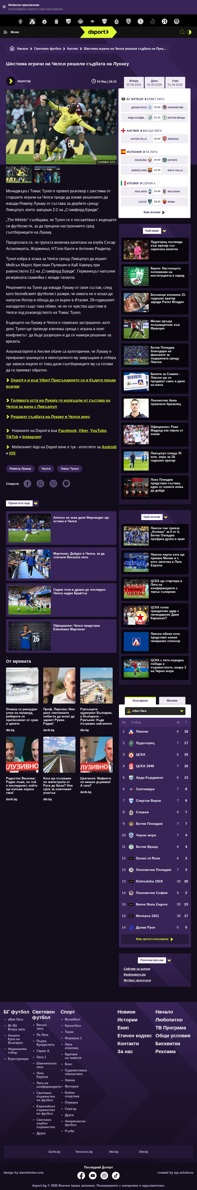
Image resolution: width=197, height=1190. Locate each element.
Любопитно (169, 1019)
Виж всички (152, 212)
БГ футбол (16, 1011)
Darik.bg (54, 1152)
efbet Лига (145, 99)
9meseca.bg (84, 1152)
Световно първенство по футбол (46, 1096)
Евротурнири (18, 1059)
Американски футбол (75, 1123)
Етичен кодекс (134, 1035)
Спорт (68, 1011)
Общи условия (173, 1035)
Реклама (165, 1051)
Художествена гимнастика (76, 1072)
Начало (22, 48)
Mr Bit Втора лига (16, 1027)
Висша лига (144, 131)
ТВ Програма (170, 1027)
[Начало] (12, 48)
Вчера (133, 82)
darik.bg (48, 730)
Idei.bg (113, 1152)
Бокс (68, 1064)
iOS (12, 453)
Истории (127, 1019)
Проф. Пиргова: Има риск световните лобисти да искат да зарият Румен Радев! (59, 716)
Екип (123, 1027)
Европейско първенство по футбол (46, 1110)
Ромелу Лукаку (20, 468)
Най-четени (152, 517)
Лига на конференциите (49, 1084)
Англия (72, 48)
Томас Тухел (70, 468)
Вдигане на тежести (73, 1056)
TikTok (12, 437)
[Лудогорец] (20, 21)
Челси (46, 468)
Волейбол (72, 1019)
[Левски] (32, 21)
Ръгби (69, 1131)
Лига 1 (41, 1057)
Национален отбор (17, 1050)
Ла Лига (142, 152)
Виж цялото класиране (152, 939)
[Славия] (117, 21)
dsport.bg (24, 81)
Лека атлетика (71, 1046)
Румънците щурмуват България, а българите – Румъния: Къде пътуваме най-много (96, 716)
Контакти (128, 1043)
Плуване (71, 1102)
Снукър (70, 1109)
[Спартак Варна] (104, 21)
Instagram (31, 437)
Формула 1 (73, 1038)
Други (41, 1133)
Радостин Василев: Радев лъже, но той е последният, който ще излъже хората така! (21, 786)
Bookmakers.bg (135, 974)
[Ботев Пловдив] (80, 22)
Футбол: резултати (137, 980)
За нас (125, 1051)
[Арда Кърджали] (68, 21)
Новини (126, 1011)
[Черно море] (129, 21)
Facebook (67, 431)
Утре (175, 82)
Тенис (69, 1032)
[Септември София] (92, 22)
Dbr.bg (143, 1152)
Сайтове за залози (137, 969)
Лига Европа (42, 1075)
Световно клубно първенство (46, 1123)
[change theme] (189, 32)
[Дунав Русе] (153, 21)
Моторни (72, 1086)
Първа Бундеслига (45, 1042)
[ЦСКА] (44, 21)
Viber (83, 431)
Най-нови (152, 230)
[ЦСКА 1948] (56, 21)
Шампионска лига (46, 1065)
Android (109, 447)
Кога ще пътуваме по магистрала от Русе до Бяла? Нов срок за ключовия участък (58, 786)
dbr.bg (10, 730)
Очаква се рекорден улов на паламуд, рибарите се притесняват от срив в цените (22, 716)
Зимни (70, 1080)
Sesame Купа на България (15, 1039)
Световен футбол (47, 48)
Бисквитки (167, 1043)
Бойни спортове (72, 1094)
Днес (154, 82)
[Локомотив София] (177, 21)
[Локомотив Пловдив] (165, 21)
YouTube (98, 431)
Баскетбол (73, 1025)
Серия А (141, 183)
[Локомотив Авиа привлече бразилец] (154, 408)
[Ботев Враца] (141, 21)
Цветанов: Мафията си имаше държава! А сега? (95, 782)
